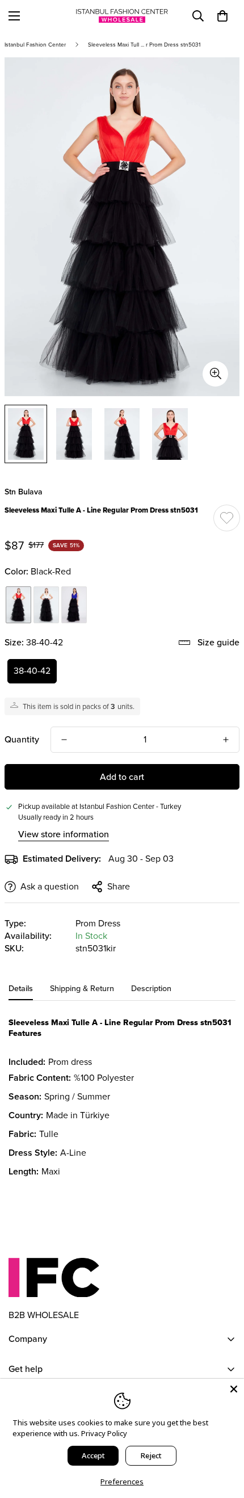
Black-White (46, 604)
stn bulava (24, 492)
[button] (222, 16)
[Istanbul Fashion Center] (122, 16)
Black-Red (18, 604)
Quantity (22, 739)
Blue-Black (74, 604)
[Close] (233, 1389)
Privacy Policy (104, 1433)
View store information (63, 834)
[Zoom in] (215, 374)
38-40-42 (32, 670)
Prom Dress (97, 923)
